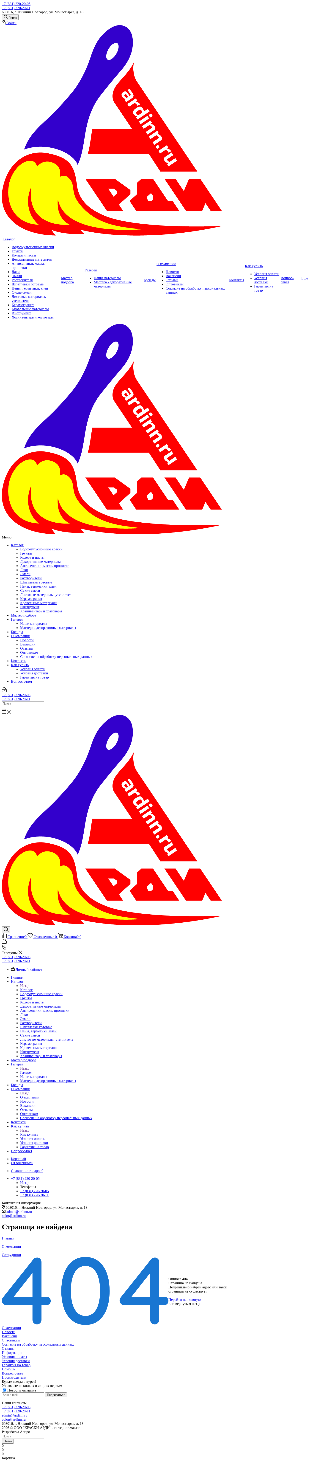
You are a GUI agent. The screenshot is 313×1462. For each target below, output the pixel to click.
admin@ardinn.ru (19, 1212)
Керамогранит (31, 599)
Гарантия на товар (34, 677)
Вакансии (28, 644)
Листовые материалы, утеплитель (46, 595)
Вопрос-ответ (21, 681)
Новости (27, 640)
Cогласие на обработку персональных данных (56, 657)
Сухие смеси (30, 590)
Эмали (25, 574)
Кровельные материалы (38, 603)
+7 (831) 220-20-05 (16, 4)
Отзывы (26, 648)
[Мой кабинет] (4, 691)
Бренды (17, 632)
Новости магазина (21, 1390)
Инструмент (29, 607)
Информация (12, 1353)
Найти (8, 1441)
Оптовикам (29, 652)
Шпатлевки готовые (36, 582)
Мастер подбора (23, 615)
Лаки (24, 570)
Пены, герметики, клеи (38, 586)
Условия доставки (34, 673)
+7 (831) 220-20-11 (16, 8)
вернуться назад (187, 1304)
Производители (14, 1377)
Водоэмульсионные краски (41, 549)
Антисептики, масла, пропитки (44, 566)
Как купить (20, 665)
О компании (20, 636)
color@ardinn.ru (14, 1216)
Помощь (8, 1369)
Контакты (18, 661)
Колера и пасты (32, 557)
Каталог (17, 545)
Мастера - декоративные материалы (48, 628)
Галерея (17, 619)
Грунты (26, 553)
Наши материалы (33, 623)
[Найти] (3, 709)
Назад (24, 986)
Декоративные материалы (40, 561)
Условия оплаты (32, 669)
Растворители (31, 578)
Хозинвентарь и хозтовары (41, 611)
